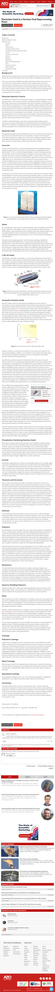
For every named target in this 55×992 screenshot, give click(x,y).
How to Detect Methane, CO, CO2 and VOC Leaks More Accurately (21, 904)
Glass (6, 63)
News (25, 946)
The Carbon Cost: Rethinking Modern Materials (34, 871)
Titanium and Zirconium (11, 54)
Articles (26, 948)
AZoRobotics (6, 948)
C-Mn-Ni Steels (9, 47)
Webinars (35, 946)
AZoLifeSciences (17, 953)
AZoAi (14, 950)
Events (25, 959)
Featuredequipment (27, 777)
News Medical (16, 952)
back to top (47, 974)
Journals (26, 963)
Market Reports (37, 950)
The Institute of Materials (37, 715)
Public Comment (31, 766)
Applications (36, 953)
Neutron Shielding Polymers (13, 61)
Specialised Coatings (10, 68)
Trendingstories (45, 777)
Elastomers (8, 59)
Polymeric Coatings (10, 65)
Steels (7, 45)
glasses (11, 611)
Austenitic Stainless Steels (12, 49)
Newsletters (45, 952)
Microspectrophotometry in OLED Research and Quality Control (21, 893)
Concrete (7, 43)
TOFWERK (6, 900)
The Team (35, 965)
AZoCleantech (6, 950)
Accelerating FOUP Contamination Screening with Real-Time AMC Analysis (24, 898)
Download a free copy (41, 401)
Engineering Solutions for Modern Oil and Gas (33, 847)
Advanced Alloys (12, 914)
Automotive (11, 921)
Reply (4, 741)
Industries (35, 955)
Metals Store (27, 961)
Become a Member (46, 950)
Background (5, 38)
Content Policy (45, 966)
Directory (26, 1)
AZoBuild (5, 953)
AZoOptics (5, 952)
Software (26, 965)
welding (16, 310)
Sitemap (44, 964)
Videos (25, 957)
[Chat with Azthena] (51, 989)
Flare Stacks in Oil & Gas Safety (29, 859)
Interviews (35, 948)
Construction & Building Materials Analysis (18, 927)
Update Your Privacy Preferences (13, 990)
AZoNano (5, 946)
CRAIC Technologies (8, 895)
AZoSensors (16, 946)
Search (44, 948)
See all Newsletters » (7, 934)
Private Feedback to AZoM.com (46, 766)
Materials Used (6, 41)
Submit (51, 768)
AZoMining (6, 955)
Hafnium (7, 56)
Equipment (27, 952)
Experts (35, 961)
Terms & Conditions (45, 958)
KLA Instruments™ (8, 889)
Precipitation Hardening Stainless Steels (16, 50)
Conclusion (5, 70)
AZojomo (35, 957)
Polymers (7, 58)
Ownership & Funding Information (45, 969)
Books (25, 953)
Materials (35, 952)
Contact (44, 953)
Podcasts (35, 959)
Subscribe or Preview (12, 915)
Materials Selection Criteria (9, 40)
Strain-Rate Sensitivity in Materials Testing (14, 887)
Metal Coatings (9, 67)
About (43, 946)
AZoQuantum (16, 948)
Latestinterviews (10, 777)
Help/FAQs (35, 963)
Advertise (44, 955)
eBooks (26, 955)
